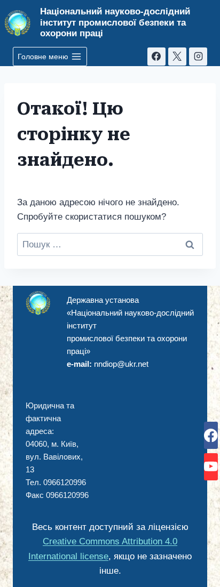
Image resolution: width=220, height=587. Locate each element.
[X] (177, 56)
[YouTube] (211, 466)
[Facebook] (156, 56)
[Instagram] (198, 56)
